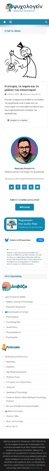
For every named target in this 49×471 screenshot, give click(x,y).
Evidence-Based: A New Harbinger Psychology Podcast (26, 399)
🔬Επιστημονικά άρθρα (15, 297)
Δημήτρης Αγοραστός (32, 94)
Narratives (10, 362)
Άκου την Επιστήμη (14, 421)
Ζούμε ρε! (10, 387)
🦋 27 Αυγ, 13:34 (12, 249)
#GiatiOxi (10, 367)
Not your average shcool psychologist (22, 406)
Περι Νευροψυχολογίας (16, 372)
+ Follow (40, 240)
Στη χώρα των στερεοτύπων (18, 382)
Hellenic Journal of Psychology (19, 302)
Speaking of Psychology (16, 392)
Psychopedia (12, 337)
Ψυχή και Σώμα (13, 377)
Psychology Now (13, 322)
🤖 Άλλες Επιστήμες (14, 411)
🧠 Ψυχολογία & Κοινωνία (16, 357)
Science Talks (12, 416)
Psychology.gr (12, 317)
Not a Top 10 (11, 426)
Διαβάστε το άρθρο (18, 120)
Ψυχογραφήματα (13, 332)
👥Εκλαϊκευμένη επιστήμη (16, 312)
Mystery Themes (36, 468)
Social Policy (11, 327)
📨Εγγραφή (24, 207)
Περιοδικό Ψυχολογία (15, 307)
